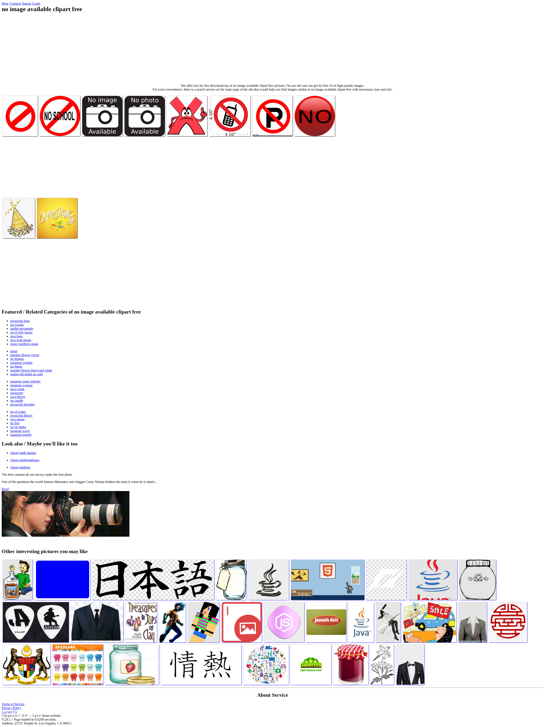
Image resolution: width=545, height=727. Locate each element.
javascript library (21, 415)
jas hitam (16, 366)
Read (5, 489)
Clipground (21, 714)
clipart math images (23, 453)
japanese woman (21, 385)
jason (13, 351)
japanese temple (21, 434)
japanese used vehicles (25, 381)
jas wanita (17, 325)
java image (17, 419)
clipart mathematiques (24, 460)
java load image (20, 340)
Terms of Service (13, 704)
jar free (15, 423)
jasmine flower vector (24, 355)
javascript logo (20, 321)
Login (36, 3)
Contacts (15, 3)
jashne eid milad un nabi (26, 374)
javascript (16, 393)
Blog (5, 3)
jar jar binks (18, 427)
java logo (16, 336)
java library (17, 397)
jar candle (16, 400)
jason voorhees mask (24, 344)
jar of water (18, 411)
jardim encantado (21, 328)
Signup (26, 3)
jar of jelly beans (21, 332)
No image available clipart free (59, 130)
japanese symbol (21, 362)
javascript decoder (22, 404)
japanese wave (20, 431)
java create (17, 389)
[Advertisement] (272, 48)
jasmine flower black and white (31, 370)
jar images (17, 359)
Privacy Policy (11, 708)
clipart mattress (20, 467)
